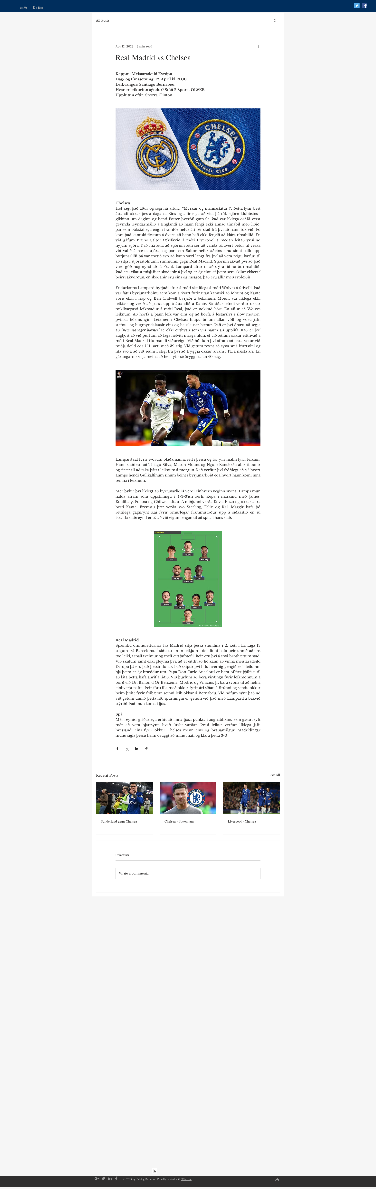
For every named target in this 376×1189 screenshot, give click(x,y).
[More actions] (258, 46)
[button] (275, 20)
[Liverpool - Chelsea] (251, 798)
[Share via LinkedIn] (136, 749)
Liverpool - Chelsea (242, 821)
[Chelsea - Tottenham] (188, 798)
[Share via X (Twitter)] (127, 749)
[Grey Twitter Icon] (103, 1178)
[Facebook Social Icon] (364, 5)
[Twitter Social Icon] (357, 5)
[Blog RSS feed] (154, 1171)
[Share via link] (146, 749)
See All (275, 775)
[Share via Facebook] (117, 749)
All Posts (102, 20)
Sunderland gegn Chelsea (119, 821)
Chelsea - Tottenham (179, 821)
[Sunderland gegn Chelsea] (124, 798)
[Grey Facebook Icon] (116, 1178)
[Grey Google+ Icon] (96, 1178)
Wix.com (186, 1179)
